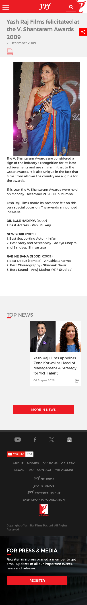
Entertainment (47, 493)
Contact (44, 469)
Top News (20, 315)
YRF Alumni (64, 469)
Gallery (68, 463)
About (18, 463)
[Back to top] (73, 600)
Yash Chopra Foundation (44, 499)
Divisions (50, 463)
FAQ (30, 469)
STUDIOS (45, 485)
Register (37, 580)
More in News (43, 409)
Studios (47, 479)
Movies (33, 463)
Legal (19, 469)
